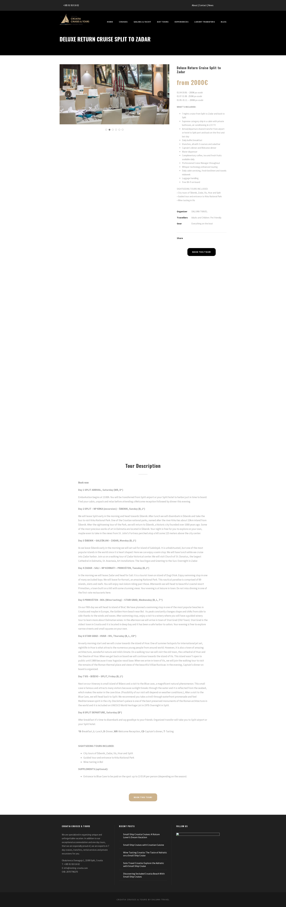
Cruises (123, 21)
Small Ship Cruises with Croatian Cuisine (143, 844)
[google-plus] (220, 5)
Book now (83, 482)
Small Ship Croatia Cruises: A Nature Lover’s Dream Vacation (141, 836)
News (211, 5)
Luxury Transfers (204, 21)
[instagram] (225, 5)
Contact (203, 5)
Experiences (182, 21)
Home (110, 21)
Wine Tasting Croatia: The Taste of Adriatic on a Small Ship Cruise (145, 854)
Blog (223, 21)
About (195, 5)
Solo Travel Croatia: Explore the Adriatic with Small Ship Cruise (143, 864)
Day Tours (163, 21)
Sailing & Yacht (142, 21)
